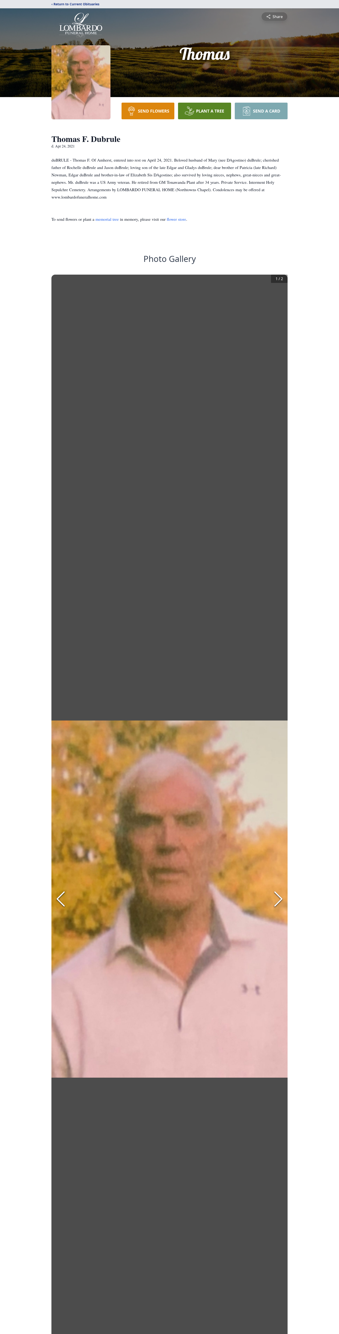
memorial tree (107, 219)
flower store (176, 219)
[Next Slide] (278, 899)
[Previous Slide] (60, 899)
